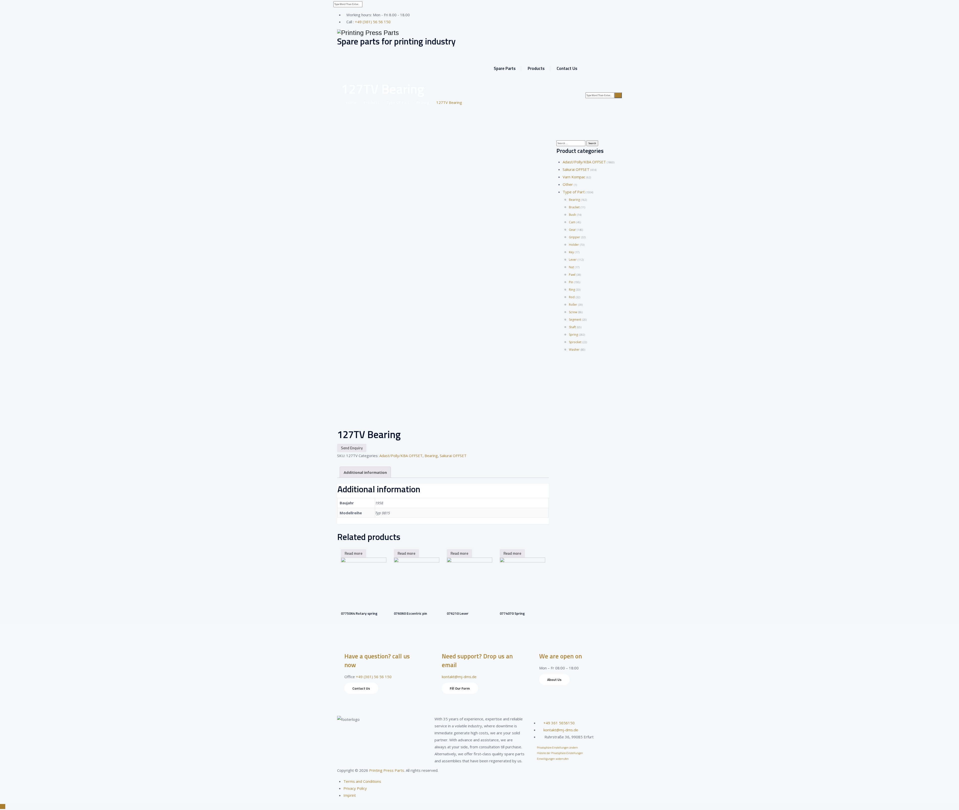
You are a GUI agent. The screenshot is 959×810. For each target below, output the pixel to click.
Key (571, 252)
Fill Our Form (460, 688)
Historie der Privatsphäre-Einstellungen (560, 753)
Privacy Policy (355, 788)
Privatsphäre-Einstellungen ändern (557, 747)
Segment (575, 319)
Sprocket (575, 342)
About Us (554, 679)
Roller (573, 304)
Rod (572, 297)
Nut (571, 267)
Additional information (365, 472)
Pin (571, 282)
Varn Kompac (574, 176)
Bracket (574, 207)
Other (568, 184)
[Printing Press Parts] (479, 32)
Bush (572, 215)
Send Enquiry (352, 448)
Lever (573, 260)
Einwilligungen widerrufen (553, 759)
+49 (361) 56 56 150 (373, 21)
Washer (574, 349)
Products (536, 68)
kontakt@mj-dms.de (459, 676)
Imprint (349, 795)
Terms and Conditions (362, 781)
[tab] (365, 472)
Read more (353, 553)
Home (350, 102)
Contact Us (567, 68)
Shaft (572, 327)
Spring (573, 334)
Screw (573, 312)
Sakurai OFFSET (453, 455)
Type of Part (574, 191)
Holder (574, 245)
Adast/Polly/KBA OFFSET (401, 455)
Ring (572, 289)
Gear (572, 230)
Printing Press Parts (386, 770)
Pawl (572, 274)
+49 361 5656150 (559, 722)
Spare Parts (505, 68)
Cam (572, 222)
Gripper (574, 237)
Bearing (431, 455)
